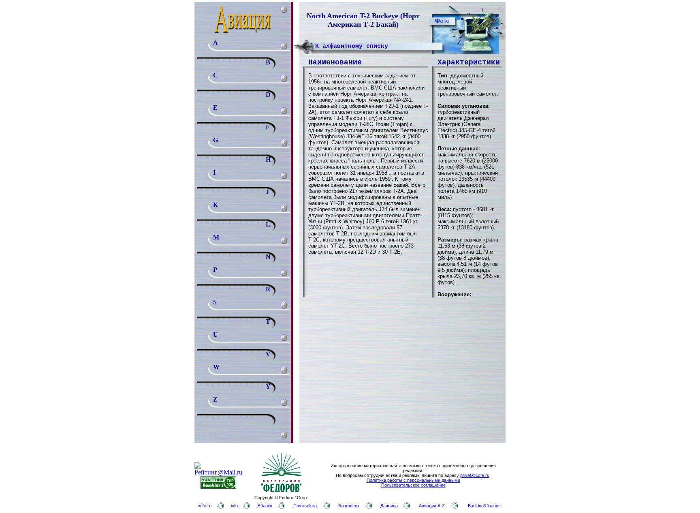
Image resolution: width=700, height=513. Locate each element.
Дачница (389, 505)
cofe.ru (204, 505)
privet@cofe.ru (474, 475)
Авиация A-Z (432, 505)
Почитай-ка (305, 505)
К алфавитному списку (351, 46)
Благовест (348, 505)
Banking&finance (484, 505)
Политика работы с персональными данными (413, 480)
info (234, 505)
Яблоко (264, 505)
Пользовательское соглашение (413, 485)
